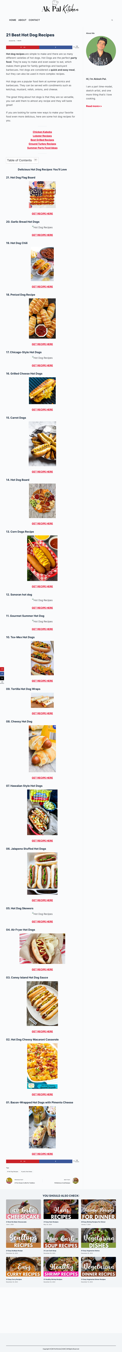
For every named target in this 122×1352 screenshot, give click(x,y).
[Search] (112, 20)
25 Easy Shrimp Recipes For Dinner (93, 1222)
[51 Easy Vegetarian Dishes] (98, 1238)
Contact (34, 20)
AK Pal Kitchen (56, 1349)
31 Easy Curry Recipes (14, 1279)
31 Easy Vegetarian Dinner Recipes (93, 1279)
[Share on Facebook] (55, 47)
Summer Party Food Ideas (42, 147)
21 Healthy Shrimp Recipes (53, 1279)
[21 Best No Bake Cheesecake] (23, 1209)
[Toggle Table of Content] (35, 159)
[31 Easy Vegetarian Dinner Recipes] (98, 1266)
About (22, 20)
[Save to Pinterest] (2, 669)
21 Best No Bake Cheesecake (16, 1222)
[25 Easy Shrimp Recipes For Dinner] (98, 1209)
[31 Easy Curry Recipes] (23, 1266)
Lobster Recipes (42, 135)
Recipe (19, 40)
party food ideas (26, 1171)
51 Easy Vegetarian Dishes (90, 1251)
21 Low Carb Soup (50, 1251)
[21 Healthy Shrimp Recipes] (61, 1266)
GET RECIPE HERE (42, 213)
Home (12, 20)
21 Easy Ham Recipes (51, 1222)
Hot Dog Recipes (12, 1171)
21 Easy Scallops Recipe (14, 1251)
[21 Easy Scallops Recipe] (23, 1238)
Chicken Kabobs (42, 131)
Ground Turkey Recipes (42, 143)
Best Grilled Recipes (42, 139)
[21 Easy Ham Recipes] (61, 1209)
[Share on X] (2, 678)
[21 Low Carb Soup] (61, 1238)
